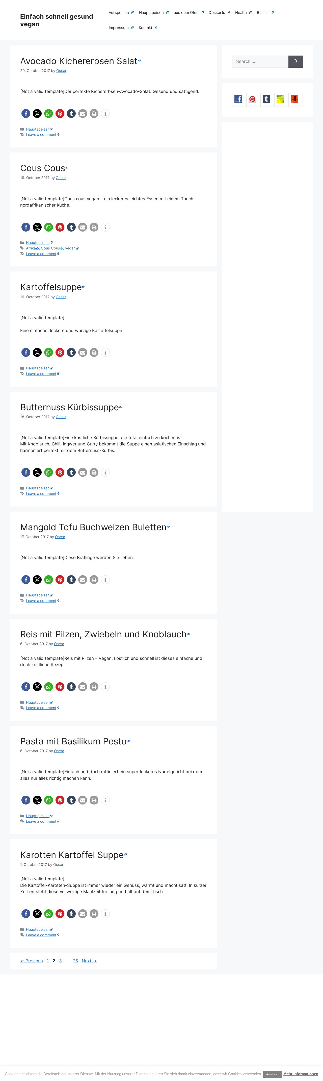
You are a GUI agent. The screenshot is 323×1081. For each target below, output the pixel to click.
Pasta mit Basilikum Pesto (73, 741)
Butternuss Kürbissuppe (69, 407)
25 (76, 960)
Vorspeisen (119, 12)
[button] (25, 113)
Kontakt (145, 27)
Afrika (31, 248)
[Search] (295, 62)
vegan (70, 248)
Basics (262, 12)
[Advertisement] (267, 317)
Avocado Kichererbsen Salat (79, 61)
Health (241, 12)
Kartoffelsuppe (51, 287)
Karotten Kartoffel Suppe (72, 854)
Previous (31, 960)
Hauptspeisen (151, 12)
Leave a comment (41, 134)
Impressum (119, 27)
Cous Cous (42, 168)
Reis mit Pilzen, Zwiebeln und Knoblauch (103, 634)
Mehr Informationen (300, 1074)
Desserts (217, 12)
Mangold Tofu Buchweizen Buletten (93, 527)
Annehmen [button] (272, 1074)
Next (89, 960)
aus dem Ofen (186, 12)
